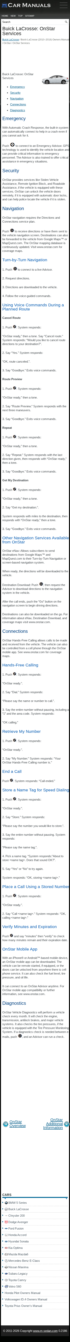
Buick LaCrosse (10, 39)
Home (5, 16)
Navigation (17, 98)
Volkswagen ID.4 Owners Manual (26, 1299)
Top (20, 16)
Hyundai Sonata (18, 1241)
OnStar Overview (18, 1124)
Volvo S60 (14, 1286)
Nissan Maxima (18, 1267)
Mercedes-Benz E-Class (24, 1260)
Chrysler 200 (16, 1215)
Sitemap (29, 16)
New (13, 16)
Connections (18, 104)
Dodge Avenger (18, 1222)
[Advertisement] (35, 59)
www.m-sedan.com (45, 1330)
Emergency (17, 86)
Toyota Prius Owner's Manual (23, 1305)
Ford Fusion (16, 1228)
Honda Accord (17, 1235)
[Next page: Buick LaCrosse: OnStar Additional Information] (66, 1125)
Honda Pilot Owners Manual (22, 1293)
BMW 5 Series (17, 1202)
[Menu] (63, 9)
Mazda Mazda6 (18, 1254)
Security (15, 92)
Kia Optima (15, 1247)
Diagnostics (17, 110)
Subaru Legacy (18, 1273)
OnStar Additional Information (53, 1124)
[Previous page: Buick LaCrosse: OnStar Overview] (5, 1125)
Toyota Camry (17, 1280)
